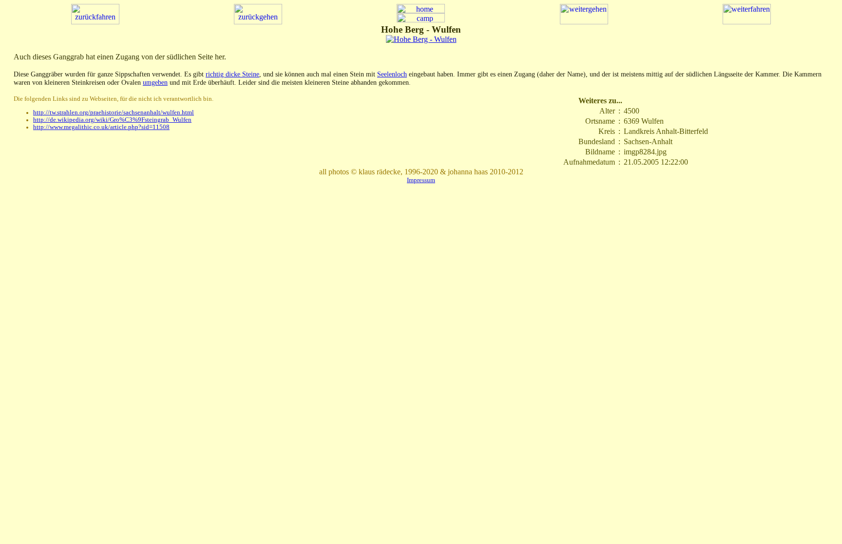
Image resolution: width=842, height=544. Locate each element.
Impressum (421, 180)
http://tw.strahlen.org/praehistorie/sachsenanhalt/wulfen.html (113, 112)
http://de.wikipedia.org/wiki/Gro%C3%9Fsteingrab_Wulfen (112, 119)
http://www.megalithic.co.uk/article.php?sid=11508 (101, 127)
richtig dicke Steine (232, 74)
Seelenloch (392, 74)
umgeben (155, 82)
